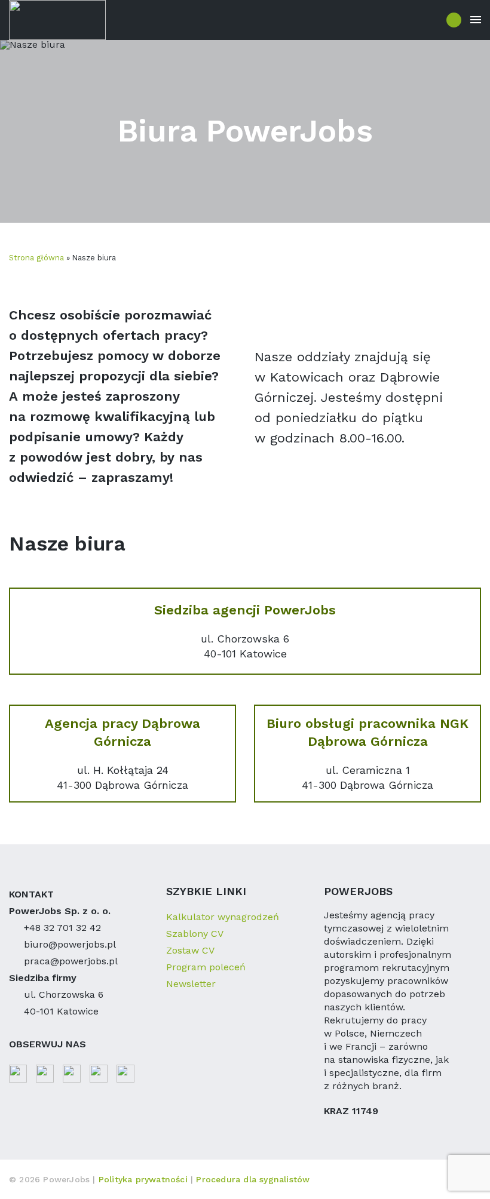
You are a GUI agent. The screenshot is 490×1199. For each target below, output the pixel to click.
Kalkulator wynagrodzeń (222, 917)
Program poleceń (206, 967)
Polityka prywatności (145, 1179)
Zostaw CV (190, 950)
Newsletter (191, 983)
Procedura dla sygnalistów (253, 1179)
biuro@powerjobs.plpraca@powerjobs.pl (71, 953)
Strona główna (36, 257)
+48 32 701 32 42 (62, 927)
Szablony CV (194, 933)
